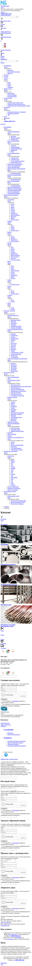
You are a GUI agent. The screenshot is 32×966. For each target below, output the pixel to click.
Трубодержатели (16, 388)
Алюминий (11, 199)
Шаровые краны (15, 320)
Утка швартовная (16, 448)
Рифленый (14, 150)
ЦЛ (12, 473)
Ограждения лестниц (14, 380)
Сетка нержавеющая (13, 153)
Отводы (13, 363)
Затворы (13, 324)
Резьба (13, 351)
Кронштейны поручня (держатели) (21, 386)
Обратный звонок (6, 37)
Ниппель (13, 349)
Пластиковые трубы (13, 496)
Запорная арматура (13, 315)
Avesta (13, 466)
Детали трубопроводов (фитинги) (17, 358)
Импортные (11, 93)
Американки (14, 338)
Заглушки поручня (16, 394)
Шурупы (13, 420)
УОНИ (13, 474)
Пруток (13, 278)
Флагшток (14, 446)
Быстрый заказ (12, 934)
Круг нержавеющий (13, 181)
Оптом (6, 76)
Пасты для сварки (13, 490)
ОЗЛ (12, 470)
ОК (12, 476)
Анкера (13, 402)
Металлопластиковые (17, 503)
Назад (6, 67)
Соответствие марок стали (15, 102)
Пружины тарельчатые (17, 412)
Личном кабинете (6, 922)
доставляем (10, 939)
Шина (12, 218)
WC (12, 463)
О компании (7, 65)
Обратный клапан (16, 326)
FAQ (5, 116)
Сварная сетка (15, 159)
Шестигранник (15, 215)
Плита (13, 209)
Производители (12, 96)
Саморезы (14, 406)
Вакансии (10, 70)
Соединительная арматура (15, 329)
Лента (12, 207)
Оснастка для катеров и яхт (15, 437)
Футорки (13, 344)
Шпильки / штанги (16, 414)
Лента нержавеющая (13, 167)
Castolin (13, 468)
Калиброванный (15, 173)
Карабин (10, 432)
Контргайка (14, 371)
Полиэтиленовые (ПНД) (18, 502)
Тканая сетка (14, 158)
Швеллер (13, 216)
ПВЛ (12, 151)
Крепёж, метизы (12, 397)
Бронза (10, 232)
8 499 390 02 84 (5, 723)
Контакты (7, 118)
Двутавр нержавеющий (14, 190)
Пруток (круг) (15, 219)
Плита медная (15, 270)
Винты (13, 405)
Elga (12, 479)
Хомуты (13, 346)
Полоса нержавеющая (14, 187)
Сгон (12, 341)
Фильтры (13, 369)
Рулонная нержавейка (14, 193)
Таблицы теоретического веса (16, 104)
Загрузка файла (5, 791)
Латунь (10, 243)
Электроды (11, 456)
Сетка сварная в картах (17, 161)
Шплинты (14, 419)
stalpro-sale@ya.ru (6, 724)
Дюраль (10, 221)
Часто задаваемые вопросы (15, 742)
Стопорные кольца (16, 417)
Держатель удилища (17, 449)
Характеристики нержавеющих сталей (19, 105)
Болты (13, 403)
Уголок (13, 210)
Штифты (13, 415)
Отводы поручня (16, 392)
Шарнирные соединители (18, 391)
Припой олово (15, 284)
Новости (10, 73)
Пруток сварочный (13, 487)
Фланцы (13, 334)
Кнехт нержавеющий (17, 445)
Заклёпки (13, 409)
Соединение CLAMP (17, 352)
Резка (9, 82)
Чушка (13, 301)
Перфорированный (16, 148)
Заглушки (14, 366)
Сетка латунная (15, 260)
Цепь (9, 378)
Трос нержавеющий (13, 377)
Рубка (9, 84)
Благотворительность (14, 71)
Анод (12, 266)
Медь (9, 261)
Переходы (14, 365)
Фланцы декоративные (17, 389)
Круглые (13, 136)
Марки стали (8, 88)
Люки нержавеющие (14, 423)
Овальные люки (15, 429)
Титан (9, 286)
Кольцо (13, 337)
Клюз (12, 443)
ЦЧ (12, 482)
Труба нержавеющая (13, 131)
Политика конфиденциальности (17, 745)
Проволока (14, 213)
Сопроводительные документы (17, 112)
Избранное (4, 59)
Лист (12, 205)
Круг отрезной (12, 434)
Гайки (13, 408)
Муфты (13, 340)
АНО (12, 483)
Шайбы (13, 411)
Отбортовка (14, 335)
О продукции (8, 98)
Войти (2, 58)
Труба (12, 204)
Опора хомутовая (16, 354)
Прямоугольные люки (17, 431)
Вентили (13, 321)
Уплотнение (14, 357)
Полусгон (14, 343)
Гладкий (13, 145)
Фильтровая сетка (16, 162)
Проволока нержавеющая (15, 164)
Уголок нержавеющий (14, 165)
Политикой (15, 701)
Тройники (14, 368)
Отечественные (12, 95)
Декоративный (15, 147)
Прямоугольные (15, 138)
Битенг (13, 442)
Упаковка (10, 87)
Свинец (10, 295)
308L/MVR (14, 477)
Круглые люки (15, 428)
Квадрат (13, 258)
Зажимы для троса (13, 422)
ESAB (13, 462)
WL (12, 465)
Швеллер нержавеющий (15, 188)
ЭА (12, 480)
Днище (10, 436)
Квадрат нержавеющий (14, 175)
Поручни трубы (15, 385)
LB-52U (13, 485)
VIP (9, 115)
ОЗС (12, 471)
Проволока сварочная (14, 488)
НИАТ (13, 460)
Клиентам (7, 107)
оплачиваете (18, 937)
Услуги (6, 78)
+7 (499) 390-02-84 (15, 936)
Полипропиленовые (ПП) (18, 500)
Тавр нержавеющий (13, 192)
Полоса (13, 212)
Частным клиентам (13, 113)
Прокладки (14, 355)
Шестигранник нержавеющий (16, 168)
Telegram (3, 726)
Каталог (3, 12)
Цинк (9, 303)
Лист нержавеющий (13, 141)
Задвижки (14, 323)
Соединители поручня (17, 395)
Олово (9, 280)
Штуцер (13, 348)
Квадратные (14, 139)
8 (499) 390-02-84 (6, 15)
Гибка (9, 85)
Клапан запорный (16, 327)
